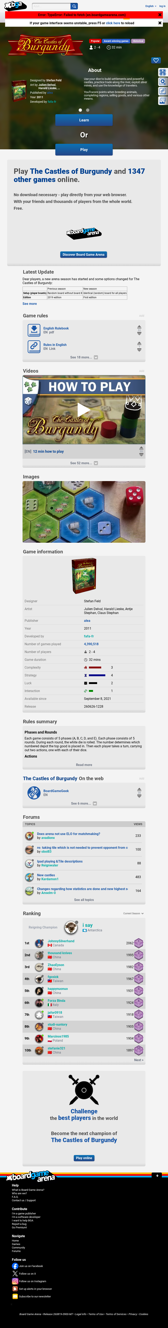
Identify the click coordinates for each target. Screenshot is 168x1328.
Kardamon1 (50, 879)
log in (162, 6)
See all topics (84, 900)
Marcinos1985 (58, 1036)
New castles (46, 875)
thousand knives (60, 953)
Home (15, 1240)
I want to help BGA (22, 1220)
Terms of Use (96, 1314)
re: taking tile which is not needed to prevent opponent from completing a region (96, 848)
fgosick (53, 977)
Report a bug (19, 1223)
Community (92, 17)
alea (50, 92)
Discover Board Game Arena (83, 255)
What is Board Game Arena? (28, 1189)
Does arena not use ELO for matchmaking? (68, 834)
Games (74, 17)
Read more (84, 765)
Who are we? (19, 1193)
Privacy (133, 1314)
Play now (45, 17)
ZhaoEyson (56, 965)
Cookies (143, 1314)
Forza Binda (56, 1001)
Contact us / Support (24, 1200)
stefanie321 (56, 1048)
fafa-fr (52, 101)
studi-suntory (57, 1024)
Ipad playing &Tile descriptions (60, 861)
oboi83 (46, 851)
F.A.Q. (15, 1196)
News (61, 17)
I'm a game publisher (24, 1213)
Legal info (80, 1314)
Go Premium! (19, 1227)
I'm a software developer (26, 1217)
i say (88, 925)
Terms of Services (116, 1314)
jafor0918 (55, 1013)
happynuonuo (58, 989)
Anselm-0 (48, 893)
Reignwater (49, 865)
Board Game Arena (30, 1314)
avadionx (48, 838)
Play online (84, 1158)
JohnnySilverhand (61, 941)
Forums (112, 17)
